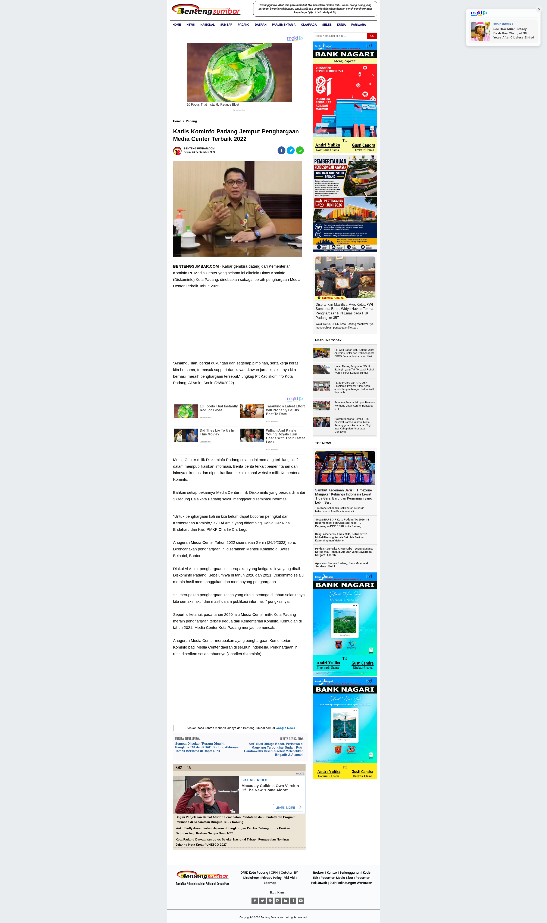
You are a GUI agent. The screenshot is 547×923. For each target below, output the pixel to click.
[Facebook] (254, 901)
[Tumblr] (293, 901)
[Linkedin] (285, 901)
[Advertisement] (239, 321)
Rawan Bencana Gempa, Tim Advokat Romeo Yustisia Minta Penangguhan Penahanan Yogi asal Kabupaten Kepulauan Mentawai (352, 425)
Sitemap (270, 883)
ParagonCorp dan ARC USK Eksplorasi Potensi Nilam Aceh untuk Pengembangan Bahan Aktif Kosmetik (354, 387)
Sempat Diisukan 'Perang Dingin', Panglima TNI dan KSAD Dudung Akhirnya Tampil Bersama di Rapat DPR (206, 747)
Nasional (207, 24)
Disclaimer (251, 878)
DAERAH (260, 24)
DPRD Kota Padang (254, 872)
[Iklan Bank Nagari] (345, 675)
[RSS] (301, 901)
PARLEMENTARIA (284, 24)
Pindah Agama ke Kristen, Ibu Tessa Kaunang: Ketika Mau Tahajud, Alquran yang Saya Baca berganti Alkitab (344, 552)
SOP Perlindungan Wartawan (351, 883)
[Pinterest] (270, 901)
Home (177, 24)
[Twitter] (262, 901)
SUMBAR (226, 24)
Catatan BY (289, 872)
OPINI (274, 872)
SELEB (327, 24)
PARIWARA (358, 24)
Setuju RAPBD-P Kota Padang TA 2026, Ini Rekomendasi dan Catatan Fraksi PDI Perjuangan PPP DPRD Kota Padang (342, 523)
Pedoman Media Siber (337, 878)
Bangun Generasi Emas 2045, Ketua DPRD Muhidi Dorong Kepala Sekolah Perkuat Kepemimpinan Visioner (341, 537)
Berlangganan (350, 872)
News (191, 24)
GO (372, 35)
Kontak (332, 872)
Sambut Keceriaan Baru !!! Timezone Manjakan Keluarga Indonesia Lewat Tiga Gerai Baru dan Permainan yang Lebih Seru (343, 496)
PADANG (243, 24)
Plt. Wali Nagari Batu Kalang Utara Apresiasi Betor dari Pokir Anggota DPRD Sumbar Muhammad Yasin (354, 353)
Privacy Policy (272, 878)
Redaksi (318, 872)
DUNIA (341, 24)
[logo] (202, 879)
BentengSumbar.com (273, 917)
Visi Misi (289, 878)
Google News (285, 728)
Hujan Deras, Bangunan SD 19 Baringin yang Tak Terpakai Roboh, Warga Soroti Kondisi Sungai (354, 369)
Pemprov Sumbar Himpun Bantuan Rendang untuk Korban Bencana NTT (354, 405)
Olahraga (309, 24)
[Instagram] (278, 901)
